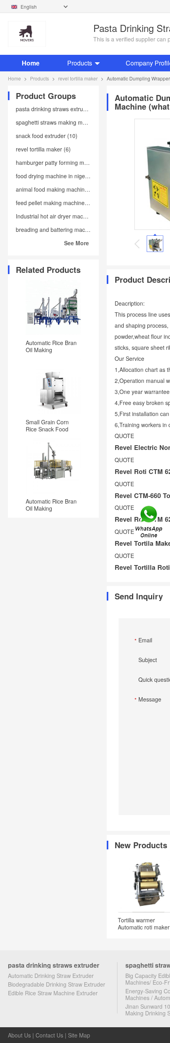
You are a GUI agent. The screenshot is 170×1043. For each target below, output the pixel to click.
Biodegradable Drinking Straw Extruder (56, 984)
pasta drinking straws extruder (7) (58, 109)
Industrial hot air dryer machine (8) (59, 216)
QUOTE (124, 436)
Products (79, 62)
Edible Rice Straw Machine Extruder (53, 993)
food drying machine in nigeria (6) (58, 176)
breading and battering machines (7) (61, 229)
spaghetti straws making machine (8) (62, 122)
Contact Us (49, 1035)
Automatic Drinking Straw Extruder (51, 976)
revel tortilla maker (78, 78)
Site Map (79, 1035)
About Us (19, 1035)
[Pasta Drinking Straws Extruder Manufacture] (48, 34)
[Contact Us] (149, 521)
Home (31, 62)
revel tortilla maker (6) (43, 149)
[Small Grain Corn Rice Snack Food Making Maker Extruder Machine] (53, 386)
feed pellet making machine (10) (56, 203)
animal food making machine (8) (56, 189)
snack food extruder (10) (46, 136)
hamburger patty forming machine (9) (63, 162)
